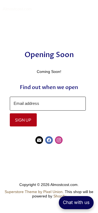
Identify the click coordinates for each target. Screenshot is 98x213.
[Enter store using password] (92, 9)
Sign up (23, 120)
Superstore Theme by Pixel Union (34, 192)
